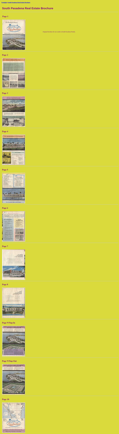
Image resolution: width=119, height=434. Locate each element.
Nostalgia (4, 2)
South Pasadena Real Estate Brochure (19, 2)
